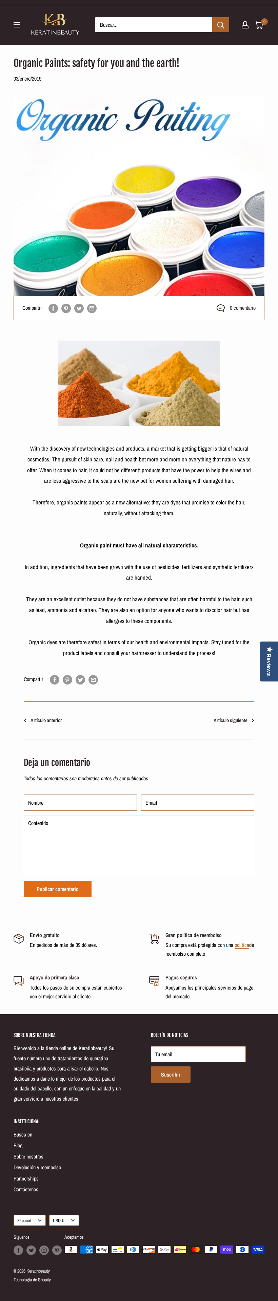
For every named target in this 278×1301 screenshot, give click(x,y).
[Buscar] (220, 24)
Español (24, 1220)
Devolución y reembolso (37, 1167)
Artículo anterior (46, 720)
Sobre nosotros (28, 1156)
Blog (18, 1145)
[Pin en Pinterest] (66, 308)
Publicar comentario (58, 889)
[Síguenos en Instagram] (44, 1250)
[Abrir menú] (17, 24)
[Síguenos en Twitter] (31, 1250)
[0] (259, 25)
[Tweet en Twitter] (79, 308)
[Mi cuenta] (245, 24)
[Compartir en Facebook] (53, 308)
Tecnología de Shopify (32, 1280)
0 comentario (243, 307)
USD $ (58, 1220)
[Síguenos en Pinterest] (57, 1250)
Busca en (23, 1134)
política (242, 945)
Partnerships (26, 1178)
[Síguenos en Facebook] (18, 1250)
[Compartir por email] (92, 308)
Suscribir (170, 1074)
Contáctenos (26, 1189)
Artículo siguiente (230, 720)
